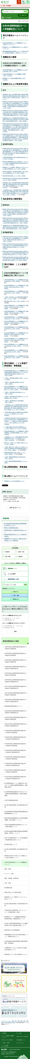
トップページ (4, 1021)
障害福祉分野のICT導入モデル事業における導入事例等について (15, 856)
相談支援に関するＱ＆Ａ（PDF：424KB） (14, 301)
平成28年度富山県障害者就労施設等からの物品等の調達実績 (15, 758)
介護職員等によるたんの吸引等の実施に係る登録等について (16, 948)
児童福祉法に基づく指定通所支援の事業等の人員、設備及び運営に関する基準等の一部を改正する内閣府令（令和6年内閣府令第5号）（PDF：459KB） (15, 119)
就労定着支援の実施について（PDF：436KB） (14, 175)
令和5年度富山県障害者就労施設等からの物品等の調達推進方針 (15, 680)
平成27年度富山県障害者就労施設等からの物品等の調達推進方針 (15, 777)
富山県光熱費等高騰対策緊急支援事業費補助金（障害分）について (16, 832)
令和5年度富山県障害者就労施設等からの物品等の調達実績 (15, 661)
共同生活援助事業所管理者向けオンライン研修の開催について (16, 825)
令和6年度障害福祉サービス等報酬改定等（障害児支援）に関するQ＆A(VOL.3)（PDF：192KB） (16, 313)
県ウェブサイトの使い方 (7, 1039)
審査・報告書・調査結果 (11, 878)
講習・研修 (7, 869)
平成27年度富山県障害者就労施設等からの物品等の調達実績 (15, 771)
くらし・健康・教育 (12, 1021)
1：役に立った (7, 618)
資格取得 (7, 551)
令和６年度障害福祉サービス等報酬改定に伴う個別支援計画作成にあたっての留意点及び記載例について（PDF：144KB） (16, 388)
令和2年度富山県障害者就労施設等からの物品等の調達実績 (15, 654)
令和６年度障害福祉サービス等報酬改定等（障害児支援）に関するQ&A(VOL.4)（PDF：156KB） (16, 323)
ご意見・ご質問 (5, 1042)
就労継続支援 (8, 887)
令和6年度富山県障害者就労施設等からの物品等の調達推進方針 (15, 667)
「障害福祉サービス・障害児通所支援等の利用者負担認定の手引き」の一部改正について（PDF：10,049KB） (16, 438)
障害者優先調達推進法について (13, 706)
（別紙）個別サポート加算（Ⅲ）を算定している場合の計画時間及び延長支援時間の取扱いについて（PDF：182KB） (16, 448)
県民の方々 (16, 591)
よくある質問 (11, 574)
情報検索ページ (12, 568)
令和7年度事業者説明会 (11, 800)
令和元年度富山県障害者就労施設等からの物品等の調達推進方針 (16, 725)
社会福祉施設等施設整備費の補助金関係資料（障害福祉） (16, 942)
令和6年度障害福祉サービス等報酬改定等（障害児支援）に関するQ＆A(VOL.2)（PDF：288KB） (16, 307)
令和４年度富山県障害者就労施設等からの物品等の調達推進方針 (16, 687)
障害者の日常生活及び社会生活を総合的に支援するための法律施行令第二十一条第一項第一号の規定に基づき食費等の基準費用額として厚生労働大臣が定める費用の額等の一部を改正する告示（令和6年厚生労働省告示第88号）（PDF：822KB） (15, 137)
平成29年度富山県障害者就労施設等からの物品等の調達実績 (15, 744)
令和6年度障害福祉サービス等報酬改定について (15, 863)
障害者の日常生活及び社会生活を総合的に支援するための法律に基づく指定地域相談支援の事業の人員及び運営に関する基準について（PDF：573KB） (15, 253)
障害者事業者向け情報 (11, 641)
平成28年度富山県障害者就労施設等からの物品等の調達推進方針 (15, 764)
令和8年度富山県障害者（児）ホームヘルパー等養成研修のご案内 (15, 911)
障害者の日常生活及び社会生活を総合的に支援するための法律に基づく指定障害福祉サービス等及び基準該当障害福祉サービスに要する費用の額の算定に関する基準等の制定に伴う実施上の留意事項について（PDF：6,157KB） (15, 151)
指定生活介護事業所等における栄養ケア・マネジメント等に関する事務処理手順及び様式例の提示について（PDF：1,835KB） (15, 163)
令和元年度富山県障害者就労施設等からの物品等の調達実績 (16, 718)
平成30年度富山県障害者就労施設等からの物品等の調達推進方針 (15, 738)
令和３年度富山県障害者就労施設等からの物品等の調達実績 (16, 694)
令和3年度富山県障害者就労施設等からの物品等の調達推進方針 (15, 700)
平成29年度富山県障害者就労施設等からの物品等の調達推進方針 (15, 751)
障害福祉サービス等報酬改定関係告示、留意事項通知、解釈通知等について (16, 917)
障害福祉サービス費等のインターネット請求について (16, 898)
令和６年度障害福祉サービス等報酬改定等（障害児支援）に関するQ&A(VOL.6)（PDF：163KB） (16, 340)
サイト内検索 (3, 11)
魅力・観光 (16, 595)
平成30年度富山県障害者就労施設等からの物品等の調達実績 (15, 731)
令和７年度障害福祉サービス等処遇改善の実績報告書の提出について (16, 838)
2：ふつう (16, 618)
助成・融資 (7, 556)
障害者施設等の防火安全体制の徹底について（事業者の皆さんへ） (16, 935)
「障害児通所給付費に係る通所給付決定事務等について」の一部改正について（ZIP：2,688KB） (16, 414)
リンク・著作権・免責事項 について (8, 1036)
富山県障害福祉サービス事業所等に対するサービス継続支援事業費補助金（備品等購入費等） (16, 785)
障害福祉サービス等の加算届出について (14, 481)
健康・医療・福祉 (21, 1021)
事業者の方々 (16, 599)
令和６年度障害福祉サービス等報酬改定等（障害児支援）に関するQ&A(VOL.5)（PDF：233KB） (16, 334)
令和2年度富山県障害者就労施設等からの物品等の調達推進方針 (15, 711)
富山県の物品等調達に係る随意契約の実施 (16, 806)
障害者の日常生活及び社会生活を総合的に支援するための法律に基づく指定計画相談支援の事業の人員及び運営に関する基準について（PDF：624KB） (15, 259)
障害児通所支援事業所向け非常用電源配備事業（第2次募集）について (16, 819)
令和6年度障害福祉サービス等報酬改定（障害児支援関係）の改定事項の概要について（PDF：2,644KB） (16, 433)
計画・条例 (7, 883)
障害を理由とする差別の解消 (12, 892)
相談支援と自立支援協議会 (12, 930)
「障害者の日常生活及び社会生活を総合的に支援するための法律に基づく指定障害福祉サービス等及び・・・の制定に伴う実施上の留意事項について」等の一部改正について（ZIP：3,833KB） (16, 421)
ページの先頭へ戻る (22, 1056)
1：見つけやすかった (9, 626)
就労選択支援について (10, 844)
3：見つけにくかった (9, 627)
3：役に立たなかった (9, 620)
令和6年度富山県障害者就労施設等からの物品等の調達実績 (15, 647)
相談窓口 (21, 556)
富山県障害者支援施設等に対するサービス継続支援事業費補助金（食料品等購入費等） (16, 793)
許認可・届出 (21, 551)
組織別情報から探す (13, 579)
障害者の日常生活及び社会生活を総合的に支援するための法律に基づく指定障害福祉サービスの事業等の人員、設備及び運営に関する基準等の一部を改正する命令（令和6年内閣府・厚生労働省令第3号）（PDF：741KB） (15, 105)
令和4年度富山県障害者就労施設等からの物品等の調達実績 (15, 674)
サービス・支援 (8, 873)
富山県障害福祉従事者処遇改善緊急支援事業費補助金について (16, 812)
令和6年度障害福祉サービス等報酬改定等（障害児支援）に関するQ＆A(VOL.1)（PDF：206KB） (16, 287)
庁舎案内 (4, 1033)
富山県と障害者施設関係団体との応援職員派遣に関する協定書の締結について (16, 924)
